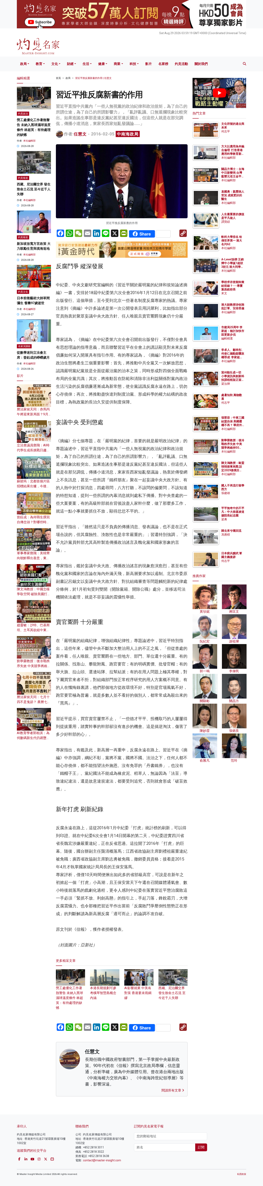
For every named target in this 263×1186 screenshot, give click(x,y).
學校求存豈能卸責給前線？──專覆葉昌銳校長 (232, 285)
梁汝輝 (225, 383)
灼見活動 (181, 64)
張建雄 (225, 493)
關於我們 (201, 64)
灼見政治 (23, 113)
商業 (117, 64)
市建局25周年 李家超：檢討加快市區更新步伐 (232, 331)
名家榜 (163, 64)
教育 (39, 64)
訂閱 (201, 1147)
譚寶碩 (225, 221)
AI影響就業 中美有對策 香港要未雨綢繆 (137, 993)
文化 (54, 64)
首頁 (58, 78)
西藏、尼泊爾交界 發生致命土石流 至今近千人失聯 (172, 993)
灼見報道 (23, 178)
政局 (23, 64)
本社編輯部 (29, 140)
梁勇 (224, 519)
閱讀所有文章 (171, 1090)
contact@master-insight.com (102, 1160)
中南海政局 (127, 134)
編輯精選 (227, 338)
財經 (70, 64)
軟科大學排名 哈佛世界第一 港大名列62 (231, 240)
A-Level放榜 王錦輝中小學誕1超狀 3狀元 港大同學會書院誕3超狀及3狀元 (232, 267)
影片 (148, 64)
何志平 (225, 131)
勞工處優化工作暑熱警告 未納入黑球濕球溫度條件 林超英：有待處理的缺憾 (69, 998)
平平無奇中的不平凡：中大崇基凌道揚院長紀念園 (232, 511)
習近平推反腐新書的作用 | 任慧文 (93, 78)
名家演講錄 (24, 346)
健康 (101, 64)
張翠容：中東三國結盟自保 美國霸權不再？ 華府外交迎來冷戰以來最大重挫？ (232, 425)
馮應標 (225, 534)
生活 (86, 64)
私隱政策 (241, 1174)
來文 (224, 293)
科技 (133, 64)
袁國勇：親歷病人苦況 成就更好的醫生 (232, 195)
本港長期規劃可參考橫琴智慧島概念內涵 (103, 993)
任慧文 (80, 134)
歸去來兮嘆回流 (231, 530)
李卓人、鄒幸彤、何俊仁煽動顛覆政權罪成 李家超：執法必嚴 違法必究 (232, 357)
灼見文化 (23, 291)
